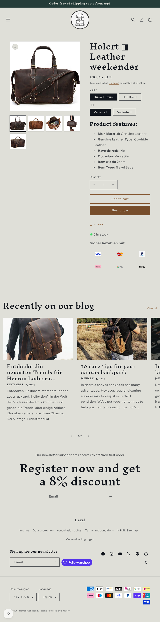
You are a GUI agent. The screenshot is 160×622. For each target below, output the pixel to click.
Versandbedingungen (80, 539)
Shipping (114, 82)
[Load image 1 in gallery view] (18, 123)
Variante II (124, 112)
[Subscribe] (110, 496)
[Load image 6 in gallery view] (72, 123)
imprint (24, 530)
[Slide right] (88, 436)
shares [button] (98, 224)
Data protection (43, 530)
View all (152, 308)
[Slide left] (71, 436)
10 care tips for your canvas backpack (108, 369)
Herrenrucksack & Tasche (33, 610)
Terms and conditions (99, 530)
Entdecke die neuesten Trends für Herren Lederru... (34, 372)
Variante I (100, 112)
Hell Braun (130, 97)
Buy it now (120, 210)
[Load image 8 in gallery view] (18, 141)
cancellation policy (69, 530)
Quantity (95, 176)
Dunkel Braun (103, 97)
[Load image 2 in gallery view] (36, 123)
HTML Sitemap (127, 530)
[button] (8, 19)
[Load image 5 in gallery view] (54, 123)
